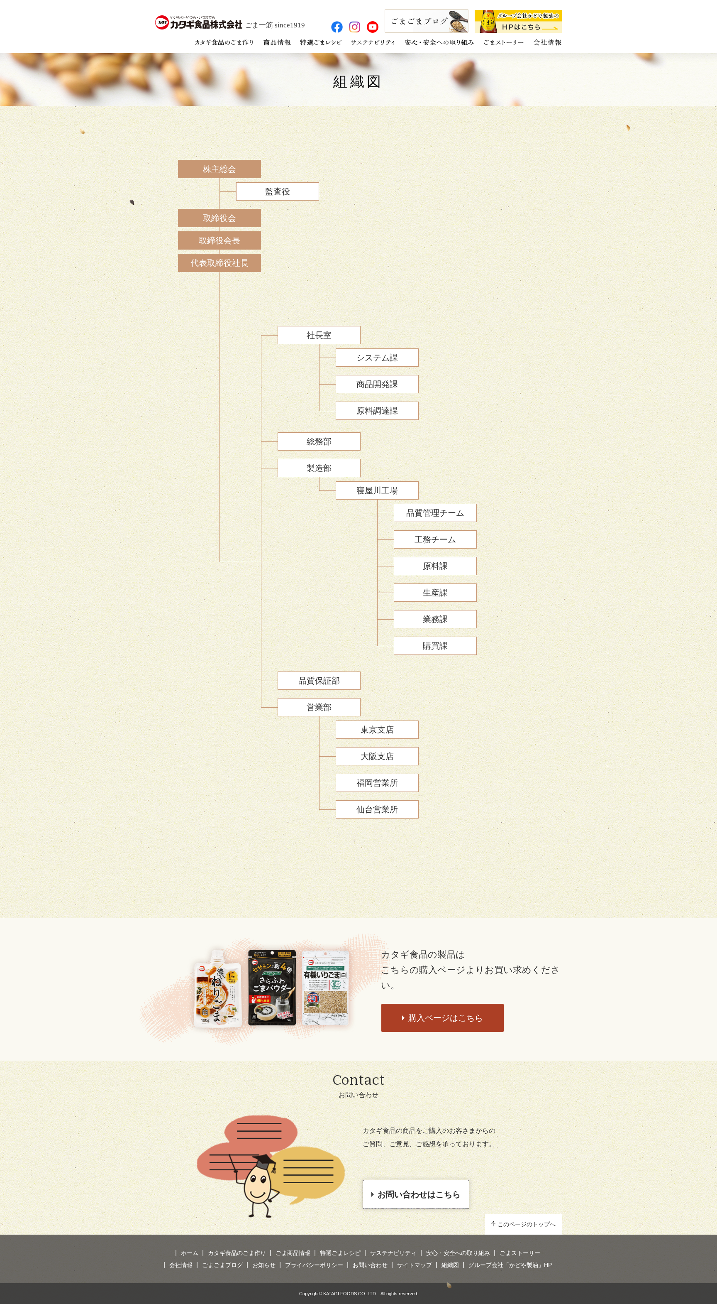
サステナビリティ (393, 1253)
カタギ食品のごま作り (237, 1253)
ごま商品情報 (293, 1253)
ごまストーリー (520, 1253)
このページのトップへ (527, 1224)
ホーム (189, 1253)
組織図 (358, 81)
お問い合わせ (370, 1265)
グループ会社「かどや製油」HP (510, 1265)
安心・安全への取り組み (458, 1253)
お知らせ (264, 1265)
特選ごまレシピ (340, 1253)
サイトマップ (414, 1265)
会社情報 (181, 1265)
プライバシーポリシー (314, 1265)
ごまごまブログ (222, 1265)
